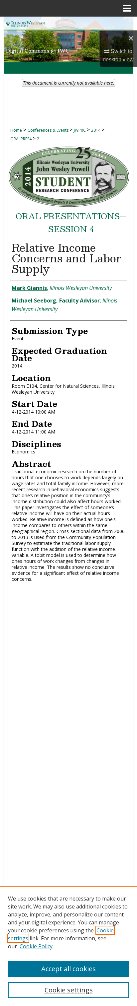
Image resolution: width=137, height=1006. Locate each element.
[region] (68, 946)
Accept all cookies (68, 968)
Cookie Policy (36, 946)
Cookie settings (69, 989)
